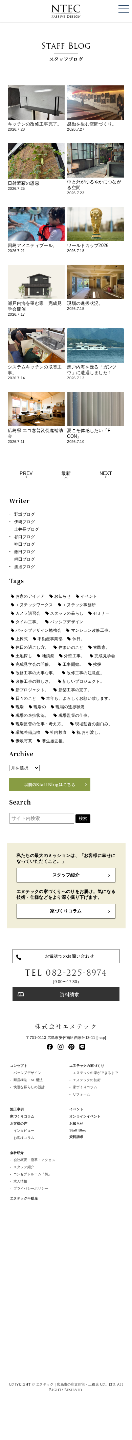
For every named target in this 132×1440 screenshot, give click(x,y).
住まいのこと (71, 647)
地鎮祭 (48, 655)
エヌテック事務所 (79, 604)
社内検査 (58, 732)
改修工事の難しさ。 (34, 681)
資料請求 (69, 994)
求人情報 (20, 1181)
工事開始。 (73, 664)
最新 (66, 473)
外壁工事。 (74, 655)
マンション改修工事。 (92, 630)
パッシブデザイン (66, 621)
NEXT (106, 473)
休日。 (78, 638)
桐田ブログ (24, 559)
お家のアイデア (30, 596)
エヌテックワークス (34, 604)
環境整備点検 (28, 732)
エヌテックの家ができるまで (95, 1073)
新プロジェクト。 (32, 690)
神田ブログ (24, 544)
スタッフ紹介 (66, 874)
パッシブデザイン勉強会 (38, 630)
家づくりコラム (66, 910)
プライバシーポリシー (31, 1188)
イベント (89, 596)
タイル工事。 (28, 621)
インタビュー (24, 1130)
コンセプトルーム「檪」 (33, 1174)
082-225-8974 (76, 972)
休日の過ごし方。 (32, 647)
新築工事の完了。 (75, 690)
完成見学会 (104, 655)
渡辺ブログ (24, 566)
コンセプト (18, 1065)
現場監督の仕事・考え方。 (40, 724)
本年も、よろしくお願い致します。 (79, 698)
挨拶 (97, 664)
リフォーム (81, 1094)
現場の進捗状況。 (32, 715)
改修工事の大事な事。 (36, 673)
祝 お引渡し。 (89, 732)
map (101, 1038)
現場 (20, 707)
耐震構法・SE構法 (28, 1080)
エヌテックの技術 (87, 1080)
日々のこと (26, 698)
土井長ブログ (26, 529)
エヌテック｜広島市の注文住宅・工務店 (67, 1384)
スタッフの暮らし (66, 613)
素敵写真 (24, 741)
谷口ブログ (24, 536)
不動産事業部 (50, 638)
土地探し (24, 655)
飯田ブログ (24, 551)
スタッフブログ (66, 50)
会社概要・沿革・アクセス (34, 1160)
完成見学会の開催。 (34, 664)
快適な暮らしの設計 (29, 1087)
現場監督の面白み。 (94, 724)
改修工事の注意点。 (85, 673)
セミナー (101, 613)
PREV (26, 473)
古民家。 (101, 647)
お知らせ (62, 596)
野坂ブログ (24, 514)
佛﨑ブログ (24, 521)
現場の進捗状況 (70, 707)
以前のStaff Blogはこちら (49, 784)
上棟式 (22, 638)
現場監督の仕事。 (75, 715)
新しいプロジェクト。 (83, 681)
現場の (40, 707)
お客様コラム (24, 1138)
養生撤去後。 (54, 741)
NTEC (66, 11)
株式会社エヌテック (66, 1026)
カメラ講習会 (28, 613)
